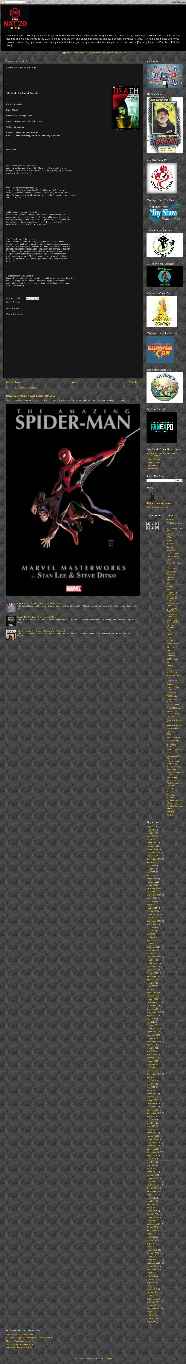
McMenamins (172, 659)
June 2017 (151, 1084)
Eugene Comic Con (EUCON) (173, 621)
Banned (170, 547)
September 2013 (154, 1230)
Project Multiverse (174, 708)
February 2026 (153, 846)
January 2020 (152, 999)
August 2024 (152, 898)
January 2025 (152, 885)
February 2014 (153, 1214)
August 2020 (152, 980)
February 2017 (153, 1097)
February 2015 (153, 1175)
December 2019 (153, 1002)
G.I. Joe (170, 641)
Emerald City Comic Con (172, 599)
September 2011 (154, 1309)
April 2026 (151, 839)
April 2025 (151, 875)
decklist (170, 589)
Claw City (171, 569)
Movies (170, 666)
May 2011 (151, 1322)
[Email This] (27, 298)
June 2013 (151, 1240)
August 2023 (152, 924)
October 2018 (152, 1038)
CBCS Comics (173, 557)
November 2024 (153, 892)
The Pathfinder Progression (173, 762)
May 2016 (151, 1126)
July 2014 (151, 1198)
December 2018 (153, 1032)
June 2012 (151, 1279)
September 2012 (154, 1269)
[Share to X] (32, 298)
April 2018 (151, 1051)
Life (168, 650)
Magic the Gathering (171, 655)
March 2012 (152, 1289)
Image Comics (173, 644)
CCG (169, 560)
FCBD (169, 631)
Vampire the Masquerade (172, 779)
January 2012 (152, 1296)
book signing (172, 550)
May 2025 (151, 872)
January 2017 (152, 1100)
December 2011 (153, 1299)
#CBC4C (170, 520)
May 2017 (151, 1087)
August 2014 (152, 1195)
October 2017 (152, 1071)
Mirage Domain (153, 459)
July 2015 (151, 1159)
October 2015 (152, 1149)
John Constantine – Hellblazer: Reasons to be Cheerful (41, 631)
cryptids (170, 586)
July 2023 (151, 928)
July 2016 (151, 1120)
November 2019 (153, 1006)
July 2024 (151, 901)
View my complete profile (157, 507)
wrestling (170, 812)
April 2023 (151, 934)
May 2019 (151, 1022)
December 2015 (153, 1143)
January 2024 (152, 914)
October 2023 (152, 918)
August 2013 (152, 1234)
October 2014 (152, 1188)
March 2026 (152, 843)
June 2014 (151, 1201)
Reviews (16, 302)
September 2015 (154, 1152)
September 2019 (154, 1012)
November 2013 (153, 1224)
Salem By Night (173, 737)
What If (170, 789)
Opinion (170, 684)
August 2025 (152, 862)
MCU (169, 662)
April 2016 (151, 1129)
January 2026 (152, 849)
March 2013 (152, 1250)
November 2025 (153, 853)
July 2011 (151, 1315)
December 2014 (153, 1182)
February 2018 (153, 1058)
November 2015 (153, 1146)
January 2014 (152, 1217)
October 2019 (152, 1009)
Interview (170, 647)
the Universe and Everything (174, 768)
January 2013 (152, 1256)
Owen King (171, 693)
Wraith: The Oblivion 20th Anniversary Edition (36, 617)
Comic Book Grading (172, 573)
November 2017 (153, 1068)
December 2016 (153, 1103)
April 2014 (151, 1208)
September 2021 (154, 957)
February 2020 (153, 996)
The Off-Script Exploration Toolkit (20, 1344)
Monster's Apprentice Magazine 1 (20, 1341)
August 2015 (152, 1155)
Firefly (169, 634)
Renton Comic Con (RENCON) (173, 712)
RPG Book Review (174, 725)
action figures (172, 534)
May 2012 (151, 1283)
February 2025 (153, 882)
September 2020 (154, 976)
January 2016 (152, 1139)
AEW (169, 537)
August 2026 (152, 827)
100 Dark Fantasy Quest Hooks (19, 1335)
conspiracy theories (171, 578)
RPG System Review (172, 730)
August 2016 (152, 1116)
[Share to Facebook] (35, 298)
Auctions (170, 544)
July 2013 (151, 1237)
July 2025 (151, 866)
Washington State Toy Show (174, 784)
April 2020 (151, 989)
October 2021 (152, 954)
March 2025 (152, 879)
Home (73, 382)
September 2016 (154, 1113)
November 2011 (153, 1302)
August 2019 (152, 1015)
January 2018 (152, 1061)
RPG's (169, 734)
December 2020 (153, 967)
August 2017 (152, 1077)
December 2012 (153, 1260)
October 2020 (152, 973)
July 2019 (151, 1019)
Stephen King (172, 741)
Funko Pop (171, 637)
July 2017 (151, 1081)
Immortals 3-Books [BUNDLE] (19, 1348)
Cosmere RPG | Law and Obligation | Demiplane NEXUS (30, 1338)
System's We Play (174, 749)
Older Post (134, 382)
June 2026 (151, 833)
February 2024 (153, 911)
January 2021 (152, 963)
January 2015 (152, 1178)
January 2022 (152, 944)
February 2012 (153, 1292)
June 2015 (151, 1162)
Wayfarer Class (153, 462)
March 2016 (152, 1133)
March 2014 (152, 1211)
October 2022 (152, 937)
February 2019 (153, 1025)
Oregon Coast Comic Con (173, 688)
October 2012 (152, 1266)
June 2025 (151, 869)
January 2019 (152, 1028)
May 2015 (151, 1165)
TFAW (169, 753)
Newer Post (13, 382)
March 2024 (152, 908)
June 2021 (151, 960)
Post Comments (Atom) (28, 388)
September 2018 (154, 1042)
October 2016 (152, 1110)
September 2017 (154, 1074)
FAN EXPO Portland (171, 626)
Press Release (173, 705)
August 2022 (152, 940)
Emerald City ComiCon (172, 605)
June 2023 (151, 931)
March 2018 (152, 1054)
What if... (170, 792)
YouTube (170, 815)
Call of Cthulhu (173, 553)
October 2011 (152, 1305)
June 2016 (151, 1123)
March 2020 (152, 993)
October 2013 (152, 1227)
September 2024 (154, 895)
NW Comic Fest (173, 681)
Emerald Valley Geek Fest (173, 610)
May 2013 (151, 1243)
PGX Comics (172, 696)
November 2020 (153, 970)
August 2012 (152, 1273)
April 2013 (151, 1247)
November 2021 (153, 950)
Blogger (109, 1358)
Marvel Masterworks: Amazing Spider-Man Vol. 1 (30, 396)
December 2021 (153, 947)
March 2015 (152, 1172)
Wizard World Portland (172, 796)
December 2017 (153, 1064)
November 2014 (153, 1185)
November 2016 (153, 1107)
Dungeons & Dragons (172, 594)
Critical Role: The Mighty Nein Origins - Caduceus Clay (40, 603)
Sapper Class (152, 469)
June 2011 (151, 1318)
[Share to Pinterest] (37, 298)
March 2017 (152, 1094)
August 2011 (152, 1312)
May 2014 (151, 1204)
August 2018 (152, 1045)
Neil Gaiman (172, 672)
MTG (169, 669)
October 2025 (152, 856)
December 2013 (153, 1221)
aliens (169, 540)
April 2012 (151, 1286)
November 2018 (153, 1035)
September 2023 (154, 921)
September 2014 (154, 1191)
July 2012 (151, 1276)
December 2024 (153, 888)
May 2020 (151, 986)
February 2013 (153, 1253)
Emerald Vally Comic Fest (172, 615)
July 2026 (151, 830)
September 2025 (154, 859)
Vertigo (23, 116)
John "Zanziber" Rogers (160, 503)
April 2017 (151, 1090)
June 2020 (151, 983)
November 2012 (153, 1263)
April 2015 (151, 1169)
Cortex (169, 583)
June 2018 (151, 1048)
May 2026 (151, 836)
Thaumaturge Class (155, 465)
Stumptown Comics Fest (172, 745)
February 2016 (153, 1136)
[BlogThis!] (30, 298)
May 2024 (151, 905)
